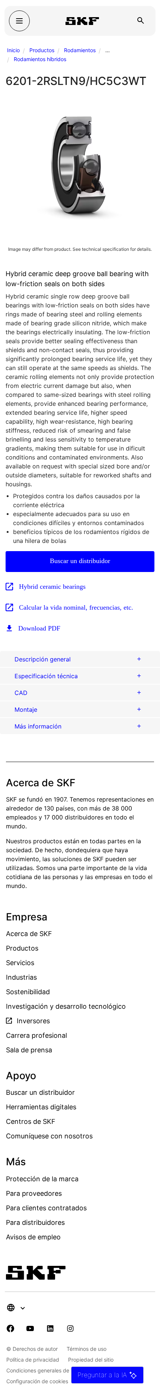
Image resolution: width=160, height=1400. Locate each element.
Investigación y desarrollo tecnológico (66, 1006)
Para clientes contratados (46, 1208)
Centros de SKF (30, 1121)
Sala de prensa (29, 1050)
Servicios (20, 963)
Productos (41, 50)
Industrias (21, 977)
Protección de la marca (42, 1179)
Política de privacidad (32, 1359)
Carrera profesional (36, 1035)
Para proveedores (34, 1193)
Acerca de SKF (29, 934)
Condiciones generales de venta (45, 1370)
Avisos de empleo (33, 1237)
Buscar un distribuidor (80, 561)
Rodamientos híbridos (40, 59)
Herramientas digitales (41, 1107)
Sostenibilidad (28, 992)
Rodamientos (80, 50)
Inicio (13, 50)
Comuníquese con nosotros (49, 1136)
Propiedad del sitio (90, 1359)
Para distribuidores (35, 1222)
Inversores (32, 1021)
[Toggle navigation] (19, 21)
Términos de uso (86, 1349)
